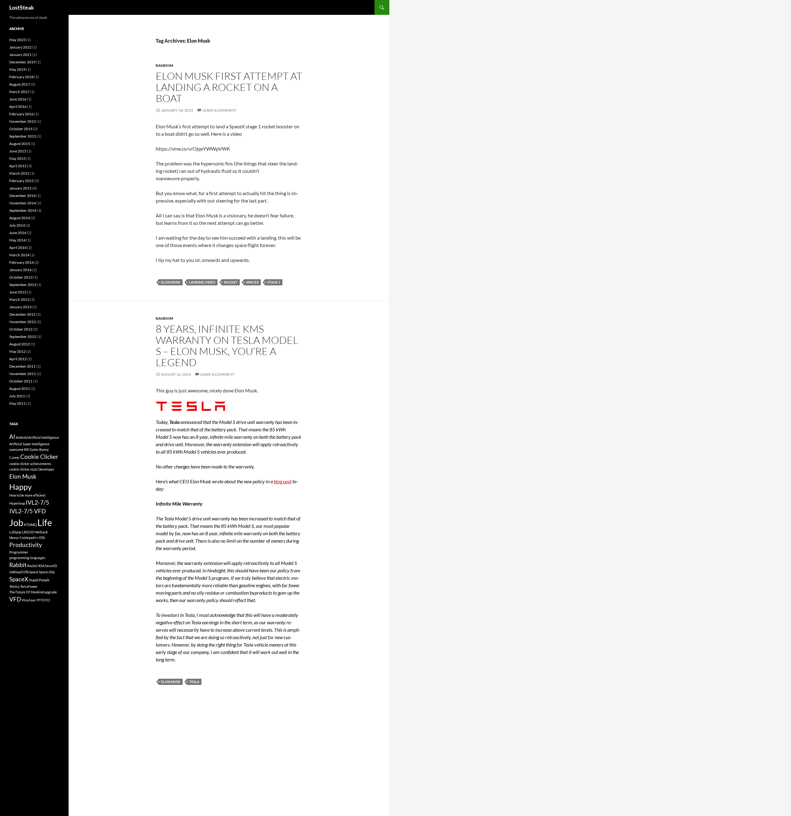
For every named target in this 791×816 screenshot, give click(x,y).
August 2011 (19, 388)
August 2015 (19, 143)
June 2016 (17, 99)
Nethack (41, 532)
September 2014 (22, 210)
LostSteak (21, 7)
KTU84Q (30, 525)
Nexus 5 (15, 538)
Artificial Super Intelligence (29, 444)
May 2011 (17, 403)
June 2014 (17, 232)
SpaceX (252, 282)
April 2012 (18, 359)
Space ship (47, 572)
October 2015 (20, 128)
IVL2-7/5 (37, 502)
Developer (46, 469)
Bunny (44, 449)
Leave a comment (219, 110)
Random (164, 65)
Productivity (25, 544)
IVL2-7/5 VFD (27, 511)
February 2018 (21, 77)
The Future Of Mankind (26, 592)
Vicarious (29, 600)
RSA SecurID (47, 566)
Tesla (194, 682)
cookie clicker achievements (30, 464)
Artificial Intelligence (43, 437)
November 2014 (22, 203)
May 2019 (17, 69)
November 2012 (22, 321)
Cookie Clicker (39, 456)
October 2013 (20, 277)
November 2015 (22, 121)
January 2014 (20, 269)
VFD (15, 599)
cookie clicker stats (23, 469)
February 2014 (21, 262)
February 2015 (21, 180)
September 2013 (22, 284)
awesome (16, 449)
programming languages (27, 558)
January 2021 (20, 54)
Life (44, 522)
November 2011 (22, 373)
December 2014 (22, 195)
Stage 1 (273, 282)
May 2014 (17, 240)
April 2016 (18, 106)
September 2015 (22, 136)
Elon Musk (170, 282)
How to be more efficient (27, 495)
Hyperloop (17, 503)
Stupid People (39, 580)
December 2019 (22, 62)
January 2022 (20, 47)
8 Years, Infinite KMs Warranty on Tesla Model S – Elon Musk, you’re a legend (227, 346)
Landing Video (202, 282)
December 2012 (22, 314)
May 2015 (17, 158)
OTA (42, 538)
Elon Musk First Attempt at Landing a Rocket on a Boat (229, 87)
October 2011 (20, 381)
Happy (20, 486)
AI (12, 436)
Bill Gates (31, 449)
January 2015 (20, 188)
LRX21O (28, 532)
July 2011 (17, 396)
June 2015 (17, 151)
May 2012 (17, 351)
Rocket (231, 282)
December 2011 (22, 366)
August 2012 (19, 344)
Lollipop (15, 532)
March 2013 (19, 299)
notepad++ (30, 538)
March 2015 (19, 173)
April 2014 (18, 247)
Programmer (18, 552)
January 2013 (20, 307)
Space (33, 572)
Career (14, 457)
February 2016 (21, 114)
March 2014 (19, 255)
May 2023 (17, 39)
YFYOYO (43, 600)
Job (16, 522)
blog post (282, 481)
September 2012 (22, 336)
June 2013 (17, 292)
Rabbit (18, 564)
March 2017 (19, 91)
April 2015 (18, 166)
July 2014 (17, 225)
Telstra (14, 586)
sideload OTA (19, 572)
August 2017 (19, 84)
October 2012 (20, 329)
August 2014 (19, 218)
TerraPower (28, 586)
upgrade (50, 592)
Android (21, 437)
